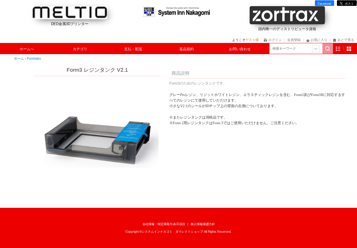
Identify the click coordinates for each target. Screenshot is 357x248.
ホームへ (27, 49)
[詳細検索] (315, 48)
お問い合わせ (240, 49)
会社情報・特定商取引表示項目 (164, 224)
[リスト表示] (338, 48)
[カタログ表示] (349, 48)
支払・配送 (133, 49)
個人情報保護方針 (202, 224)
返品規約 (186, 49)
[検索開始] (327, 48)
